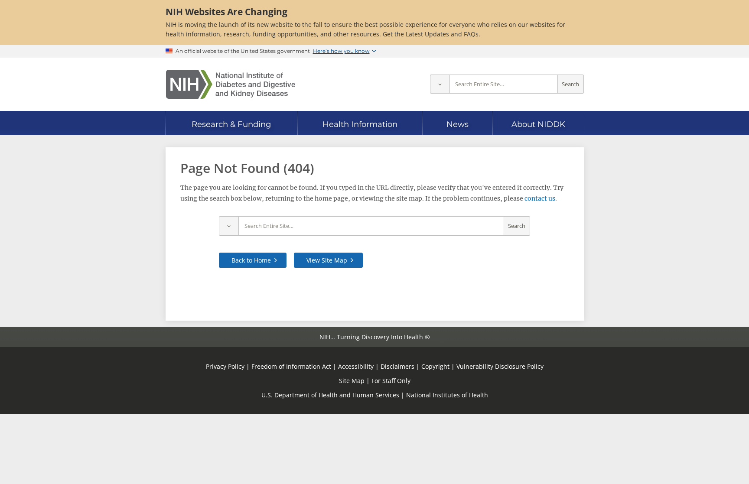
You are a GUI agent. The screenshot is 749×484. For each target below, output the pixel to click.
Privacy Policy (225, 366)
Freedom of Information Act (291, 366)
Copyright (435, 366)
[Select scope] (439, 84)
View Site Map (326, 260)
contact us (539, 198)
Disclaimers (397, 366)
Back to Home (251, 260)
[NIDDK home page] (231, 84)
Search (570, 84)
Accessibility (356, 366)
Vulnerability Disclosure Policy (500, 366)
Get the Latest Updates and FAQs (431, 34)
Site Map (352, 381)
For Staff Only (390, 381)
